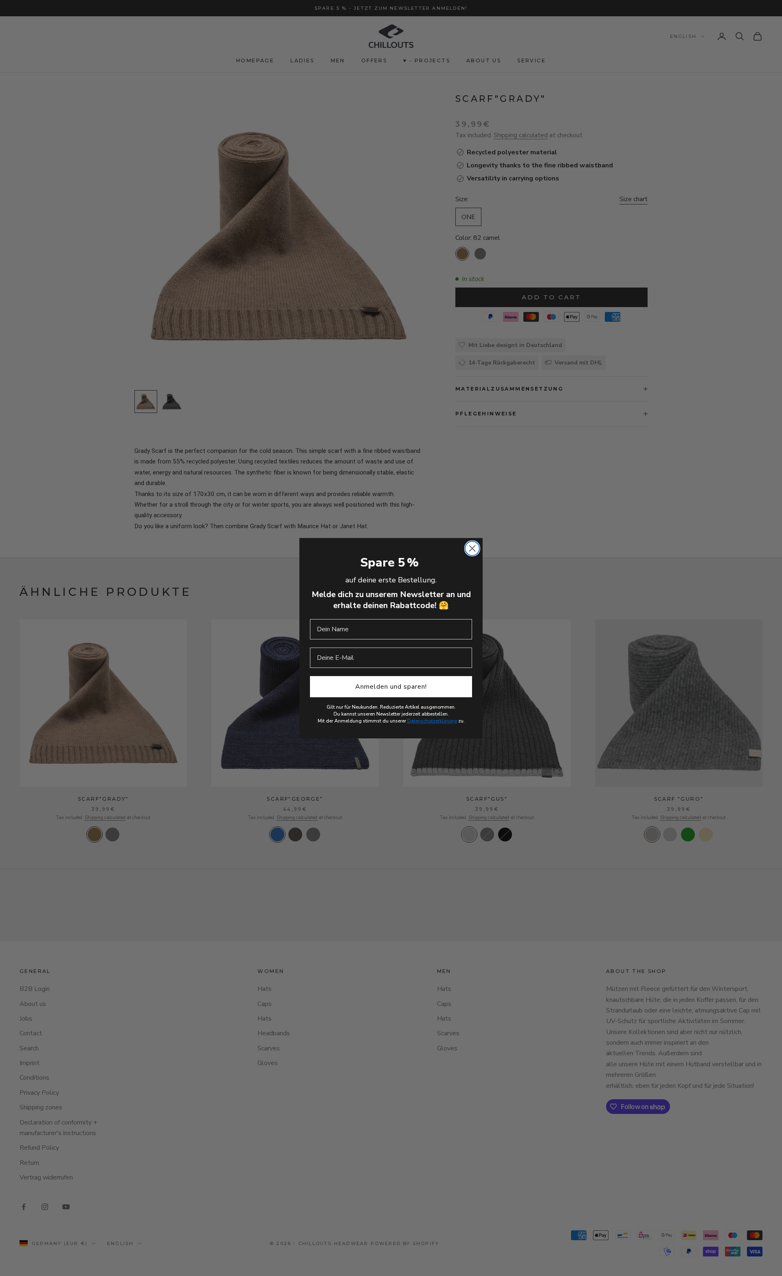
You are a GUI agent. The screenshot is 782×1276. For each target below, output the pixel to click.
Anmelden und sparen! (391, 686)
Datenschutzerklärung (432, 721)
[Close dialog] (472, 548)
